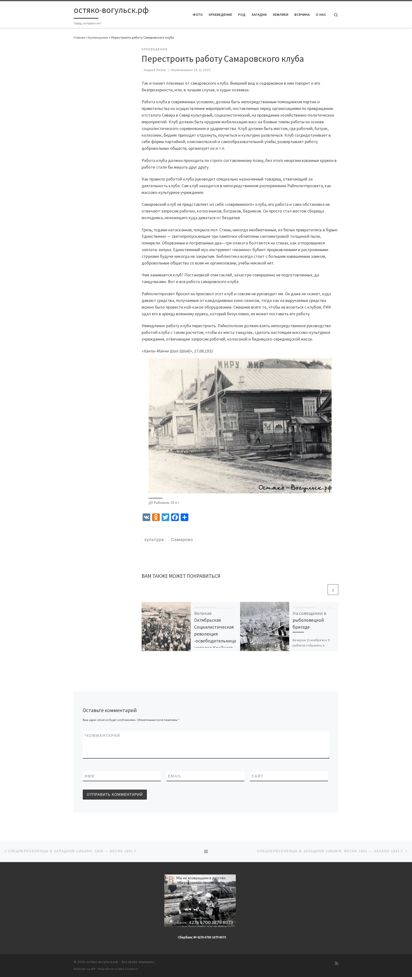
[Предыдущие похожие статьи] (321, 589)
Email (175, 776)
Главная (79, 37)
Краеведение (98, 37)
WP (93, 969)
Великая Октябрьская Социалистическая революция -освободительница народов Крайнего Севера (215, 634)
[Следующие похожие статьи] (333, 589)
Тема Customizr (128, 969)
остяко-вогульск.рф (102, 962)
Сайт (257, 776)
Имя (89, 776)
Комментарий (102, 736)
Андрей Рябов (155, 70)
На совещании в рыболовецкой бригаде (309, 620)
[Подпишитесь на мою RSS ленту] (336, 963)
